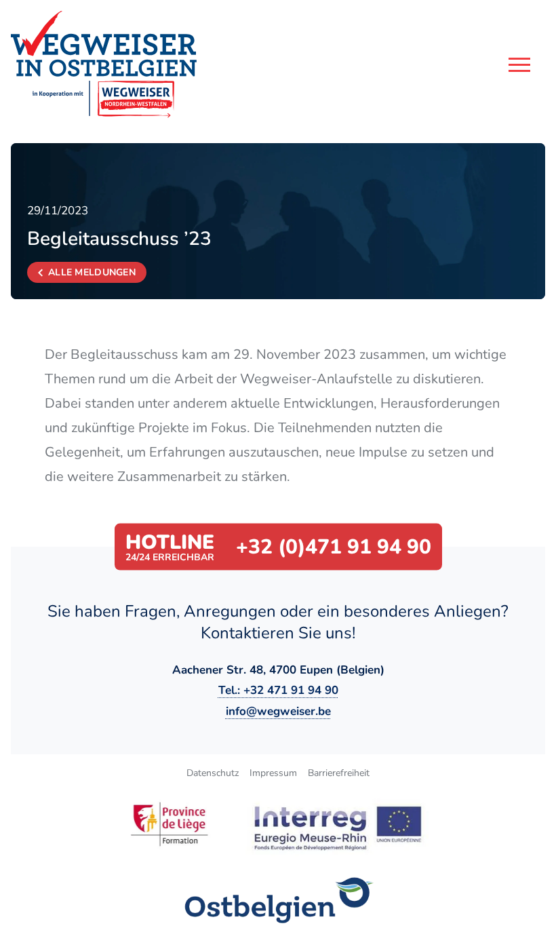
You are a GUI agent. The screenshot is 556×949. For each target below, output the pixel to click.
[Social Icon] (278, 900)
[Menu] (519, 65)
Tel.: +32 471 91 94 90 (278, 690)
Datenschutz (212, 773)
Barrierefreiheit (339, 773)
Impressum (273, 773)
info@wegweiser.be (278, 711)
